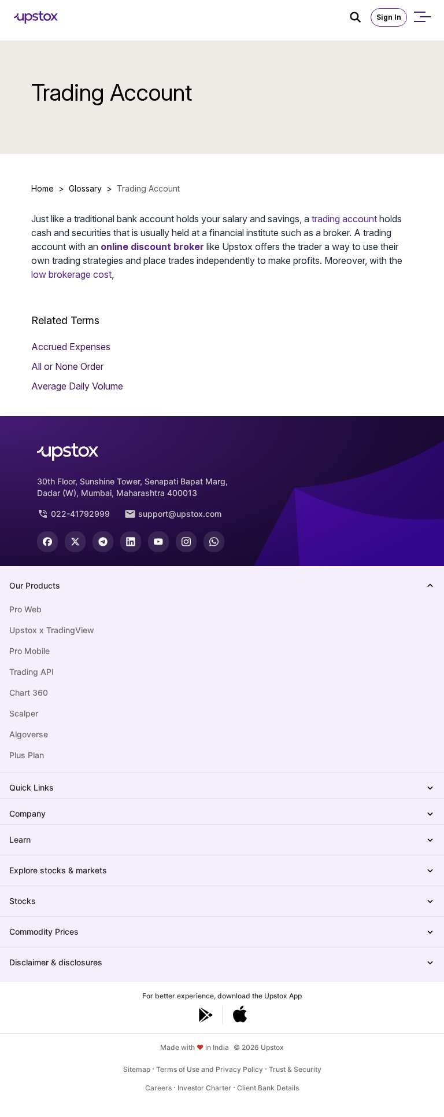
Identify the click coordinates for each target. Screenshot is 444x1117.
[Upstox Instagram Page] (186, 541)
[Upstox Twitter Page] (75, 541)
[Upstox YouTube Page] (158, 541)
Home (42, 188)
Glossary (85, 188)
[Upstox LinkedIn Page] (130, 541)
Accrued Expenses (70, 346)
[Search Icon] (360, 17)
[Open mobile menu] (422, 17)
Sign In (388, 17)
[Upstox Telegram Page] (102, 541)
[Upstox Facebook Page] (47, 541)
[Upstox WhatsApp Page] (214, 541)
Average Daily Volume (77, 386)
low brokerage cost (71, 274)
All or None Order (67, 366)
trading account (344, 219)
